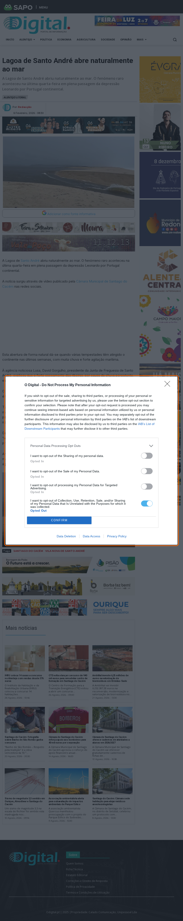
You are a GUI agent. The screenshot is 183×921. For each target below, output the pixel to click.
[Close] (168, 385)
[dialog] (91, 461)
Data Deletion (66, 536)
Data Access (91, 536)
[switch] (147, 456)
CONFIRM (59, 520)
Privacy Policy (117, 536)
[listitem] (91, 446)
